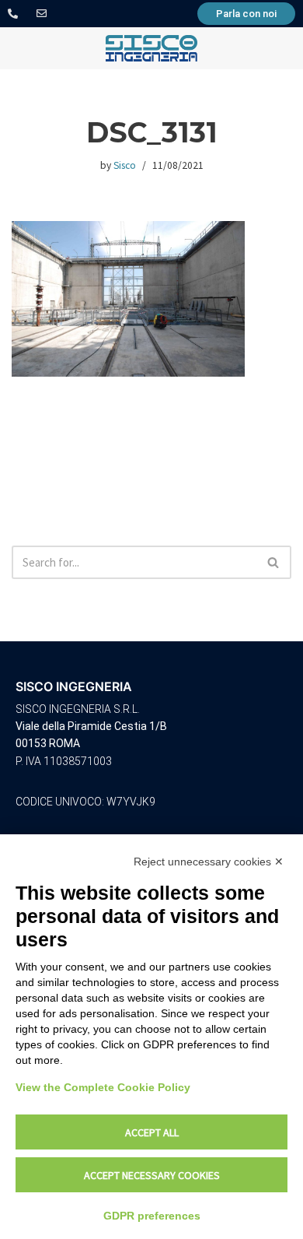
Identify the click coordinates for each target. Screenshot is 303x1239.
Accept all (152, 1132)
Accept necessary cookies (152, 1175)
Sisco (124, 165)
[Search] (273, 562)
